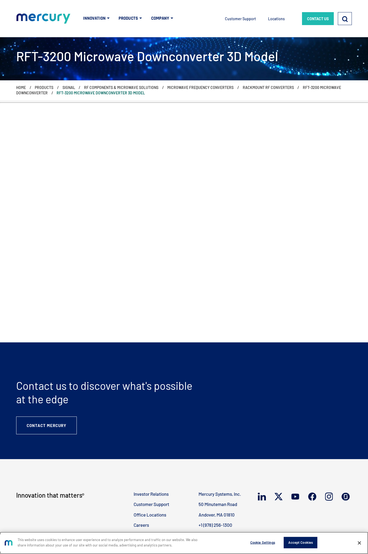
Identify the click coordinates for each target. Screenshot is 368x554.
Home (21, 87)
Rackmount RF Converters (268, 87)
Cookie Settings (262, 542)
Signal (69, 87)
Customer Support (240, 18)
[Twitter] (280, 497)
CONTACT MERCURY (46, 425)
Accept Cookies (300, 542)
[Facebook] (313, 497)
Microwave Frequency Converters (200, 87)
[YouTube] (296, 496)
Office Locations (150, 514)
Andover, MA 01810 (217, 514)
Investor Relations (151, 494)
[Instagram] (330, 496)
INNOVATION (94, 18)
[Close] (359, 543)
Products (44, 87)
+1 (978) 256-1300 (215, 525)
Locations (276, 18)
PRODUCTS (128, 18)
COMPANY (160, 18)
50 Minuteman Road (218, 504)
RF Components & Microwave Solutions (121, 87)
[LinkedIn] (263, 497)
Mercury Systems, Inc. (220, 494)
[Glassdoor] (347, 497)
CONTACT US (318, 18)
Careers (141, 525)
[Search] (345, 18)
